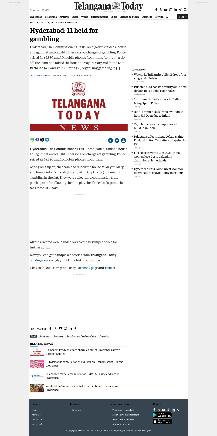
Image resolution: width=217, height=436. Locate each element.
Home (32, 22)
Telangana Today (41, 75)
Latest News (139, 69)
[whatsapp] (32, 140)
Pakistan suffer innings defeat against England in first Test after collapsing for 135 (160, 140)
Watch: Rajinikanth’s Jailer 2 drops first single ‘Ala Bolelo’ (160, 76)
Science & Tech (119, 424)
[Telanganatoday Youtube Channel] (60, 329)
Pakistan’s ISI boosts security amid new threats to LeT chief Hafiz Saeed (160, 88)
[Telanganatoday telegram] (75, 329)
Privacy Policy (38, 424)
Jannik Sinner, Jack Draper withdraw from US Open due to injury (158, 113)
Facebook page (87, 267)
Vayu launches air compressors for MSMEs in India (157, 126)
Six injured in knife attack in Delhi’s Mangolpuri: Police (158, 101)
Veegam (147, 430)
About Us (36, 414)
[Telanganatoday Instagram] (65, 329)
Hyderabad (36, 16)
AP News (64, 16)
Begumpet (58, 336)
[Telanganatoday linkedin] (70, 329)
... (167, 16)
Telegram (41, 260)
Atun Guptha (45, 336)
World (84, 16)
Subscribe (76, 409)
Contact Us (37, 419)
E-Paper (182, 16)
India (75, 16)
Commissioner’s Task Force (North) (81, 336)
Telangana (51, 16)
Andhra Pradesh (127, 419)
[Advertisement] (79, 298)
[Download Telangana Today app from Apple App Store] (110, 141)
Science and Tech (129, 16)
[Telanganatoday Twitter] (56, 329)
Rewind (159, 16)
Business (147, 16)
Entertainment (99, 16)
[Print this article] (123, 141)
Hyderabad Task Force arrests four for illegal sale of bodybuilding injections (158, 170)
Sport (114, 16)
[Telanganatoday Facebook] (50, 329)
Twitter (110, 267)
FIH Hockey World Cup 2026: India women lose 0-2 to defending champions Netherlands (157, 156)
